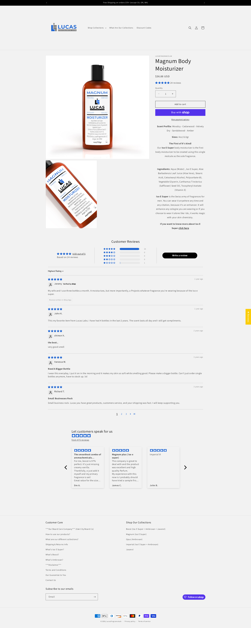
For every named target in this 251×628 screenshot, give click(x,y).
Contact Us (51, 580)
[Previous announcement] (46, 3)
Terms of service (144, 621)
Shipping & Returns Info (57, 544)
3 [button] (126, 413)
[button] (97, 28)
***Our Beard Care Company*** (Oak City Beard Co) (70, 529)
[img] (55, 279)
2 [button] (121, 413)
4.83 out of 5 (79, 253)
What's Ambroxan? (54, 559)
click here (184, 228)
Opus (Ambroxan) (134, 539)
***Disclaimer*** (53, 565)
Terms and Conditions (56, 570)
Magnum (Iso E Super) (136, 534)
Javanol (129, 549)
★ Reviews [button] (248, 316)
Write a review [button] (180, 255)
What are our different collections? (62, 539)
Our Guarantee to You (56, 575)
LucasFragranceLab (113, 621)
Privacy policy (130, 621)
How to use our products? (58, 534)
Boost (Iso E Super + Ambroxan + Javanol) (145, 529)
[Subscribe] (94, 596)
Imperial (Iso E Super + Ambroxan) (142, 544)
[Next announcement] (204, 3)
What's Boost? (52, 554)
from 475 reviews (80, 439)
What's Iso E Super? (55, 549)
